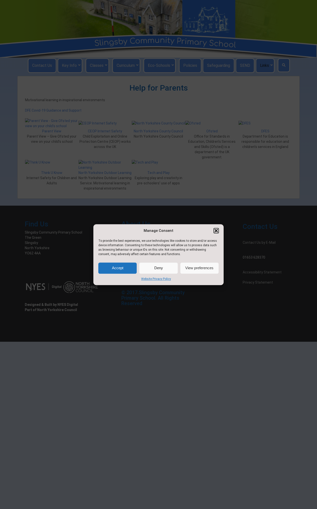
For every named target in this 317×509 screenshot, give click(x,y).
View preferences (199, 268)
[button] (216, 230)
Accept (117, 268)
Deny (158, 268)
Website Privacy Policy (156, 278)
